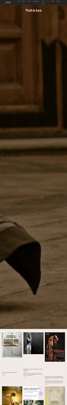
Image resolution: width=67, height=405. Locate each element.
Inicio (19, 1)
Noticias (47, 1)
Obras (28, 1)
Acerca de (23, 1)
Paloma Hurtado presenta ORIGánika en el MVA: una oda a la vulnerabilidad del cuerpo (54, 377)
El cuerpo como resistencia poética (9, 372)
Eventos (52, 1)
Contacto (58, 1)
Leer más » (3, 375)
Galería (42, 1)
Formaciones (35, 1)
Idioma (42, 3)
